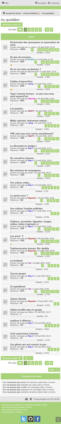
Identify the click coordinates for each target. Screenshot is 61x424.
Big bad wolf (33, 72)
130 (57, 241)
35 (57, 175)
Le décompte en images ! (23, 146)
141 (47, 151)
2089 (51, 50)
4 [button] (36, 29)
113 (47, 101)
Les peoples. (17, 108)
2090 (56, 50)
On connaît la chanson (22, 158)
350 (47, 74)
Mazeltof (19, 410)
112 (43, 101)
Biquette (32, 198)
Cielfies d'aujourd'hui (21, 81)
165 (47, 62)
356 (52, 163)
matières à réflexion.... (22, 320)
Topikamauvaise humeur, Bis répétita (29, 248)
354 (43, 163)
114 (52, 101)
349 (43, 74)
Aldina (30, 312)
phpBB (16, 405)
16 (46, 113)
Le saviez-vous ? (19, 195)
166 (52, 62)
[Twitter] (24, 419)
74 (57, 86)
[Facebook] (37, 419)
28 (57, 139)
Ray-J (30, 148)
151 (52, 291)
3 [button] (32, 29)
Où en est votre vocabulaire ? (25, 69)
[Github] (30, 419)
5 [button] (40, 29)
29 (54, 229)
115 (57, 101)
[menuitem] (5, 3)
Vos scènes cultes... (20, 182)
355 (47, 163)
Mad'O (31, 111)
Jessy (30, 84)
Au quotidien (10, 20)
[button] (20, 30)
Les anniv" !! (16, 236)
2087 (40, 50)
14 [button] (47, 29)
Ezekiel (31, 59)
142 (52, 151)
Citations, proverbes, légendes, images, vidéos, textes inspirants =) (31, 222)
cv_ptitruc (32, 47)
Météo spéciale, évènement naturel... (29, 120)
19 (57, 113)
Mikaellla (32, 99)
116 (52, 253)
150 (47, 291)
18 (54, 113)
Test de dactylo (18, 273)
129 (52, 241)
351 (52, 74)
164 (43, 62)
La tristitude (16, 260)
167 (57, 62)
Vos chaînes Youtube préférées (26, 208)
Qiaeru (29, 407)
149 (43, 291)
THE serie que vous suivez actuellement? (32, 133)
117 (57, 253)
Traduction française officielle (13, 407)
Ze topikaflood (17, 286)
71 (46, 86)
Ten (29, 263)
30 (57, 229)
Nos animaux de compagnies (25, 170)
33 (50, 175)
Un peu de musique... (21, 57)
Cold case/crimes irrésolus (24, 333)
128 (47, 241)
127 (43, 241)
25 (46, 139)
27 (54, 139)
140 (43, 151)
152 (57, 291)
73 (54, 86)
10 (57, 200)
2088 (45, 50)
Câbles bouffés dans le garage (26, 310)
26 (50, 139)
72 (50, 86)
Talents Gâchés (18, 299)
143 (57, 151)
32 (46, 175)
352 (57, 74)
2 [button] (29, 29)
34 (54, 175)
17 (50, 113)
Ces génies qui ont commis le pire (28, 344)
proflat (8, 410)
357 (57, 163)
